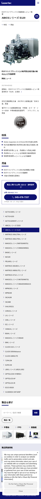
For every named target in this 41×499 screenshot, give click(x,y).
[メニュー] (38, 3)
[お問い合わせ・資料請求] (36, 16)
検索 (35, 413)
